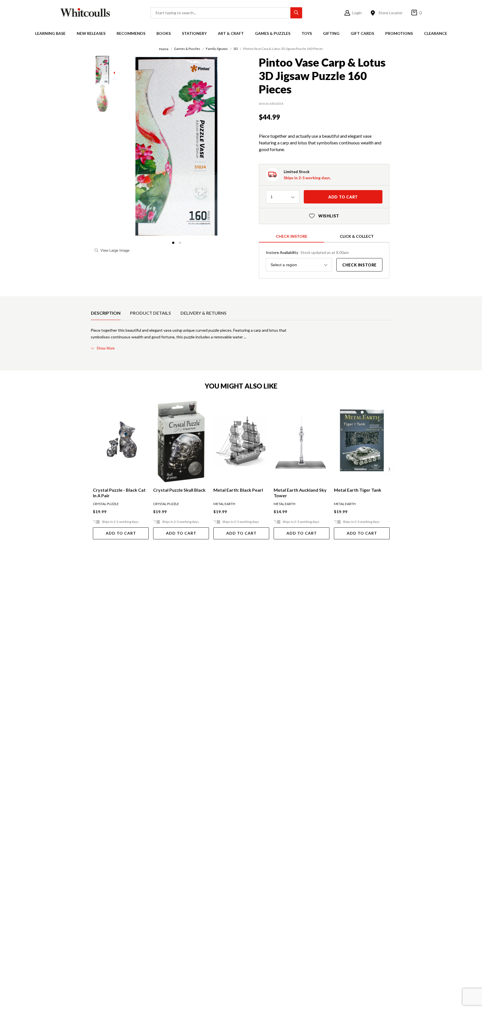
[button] (173, 243)
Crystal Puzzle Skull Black (179, 490)
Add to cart (343, 197)
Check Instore (291, 236)
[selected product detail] (93, 300)
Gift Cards (362, 33)
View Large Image (114, 250)
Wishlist (324, 216)
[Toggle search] (296, 12)
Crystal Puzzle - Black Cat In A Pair (119, 492)
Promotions (399, 33)
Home (163, 49)
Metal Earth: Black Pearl (238, 490)
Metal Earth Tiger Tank (357, 490)
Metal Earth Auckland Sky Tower (300, 492)
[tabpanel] (241, 339)
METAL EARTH (224, 504)
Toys (307, 33)
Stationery (194, 33)
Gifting (331, 33)
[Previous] (92, 469)
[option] (106, 313)
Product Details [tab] (150, 313)
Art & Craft (231, 33)
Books (163, 33)
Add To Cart (121, 533)
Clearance (435, 33)
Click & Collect (357, 236)
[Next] (389, 469)
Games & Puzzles (272, 33)
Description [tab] (105, 313)
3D (235, 49)
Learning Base (50, 33)
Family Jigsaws (217, 49)
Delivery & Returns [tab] (203, 313)
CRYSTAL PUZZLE (106, 504)
